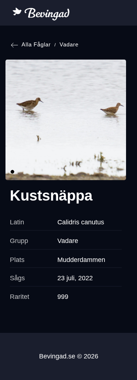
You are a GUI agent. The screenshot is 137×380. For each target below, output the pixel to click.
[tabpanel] (65, 120)
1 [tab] (12, 171)
